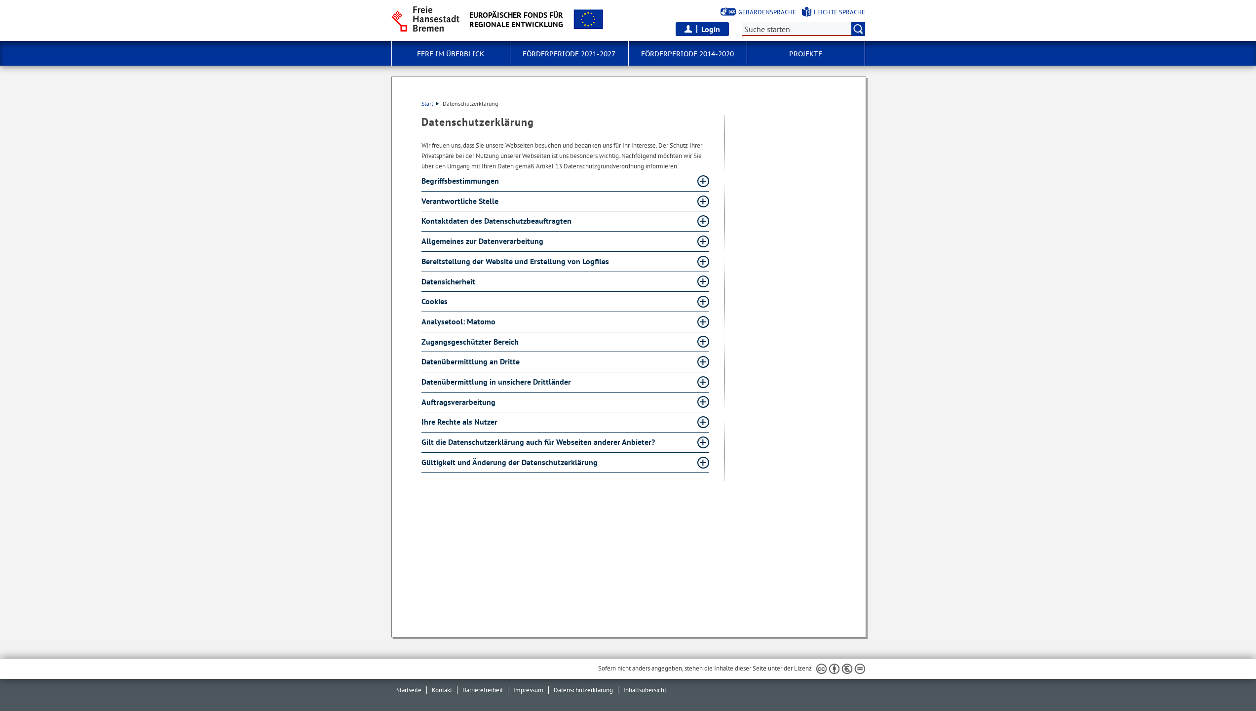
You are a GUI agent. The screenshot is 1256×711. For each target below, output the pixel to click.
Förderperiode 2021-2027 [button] (569, 53)
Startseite (408, 690)
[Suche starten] (858, 29)
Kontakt (442, 690)
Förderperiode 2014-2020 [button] (687, 53)
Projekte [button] (805, 53)
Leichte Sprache (839, 12)
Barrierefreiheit (482, 690)
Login (710, 29)
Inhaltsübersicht (644, 690)
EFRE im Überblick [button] (450, 53)
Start (427, 103)
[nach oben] (1225, 680)
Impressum (528, 690)
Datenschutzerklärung (583, 690)
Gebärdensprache (767, 12)
